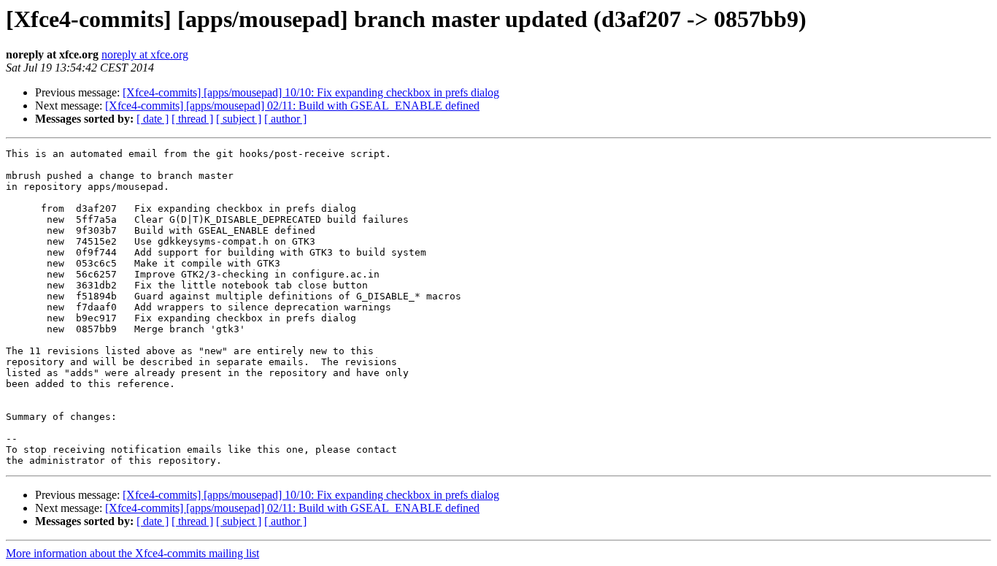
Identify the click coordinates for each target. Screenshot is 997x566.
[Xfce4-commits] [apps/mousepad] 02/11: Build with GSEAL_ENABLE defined (292, 105)
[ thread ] (192, 118)
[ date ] (152, 118)
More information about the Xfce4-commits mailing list (132, 553)
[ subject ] (238, 118)
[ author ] (285, 118)
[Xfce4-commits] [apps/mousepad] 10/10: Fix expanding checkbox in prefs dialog (311, 92)
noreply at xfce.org (144, 54)
